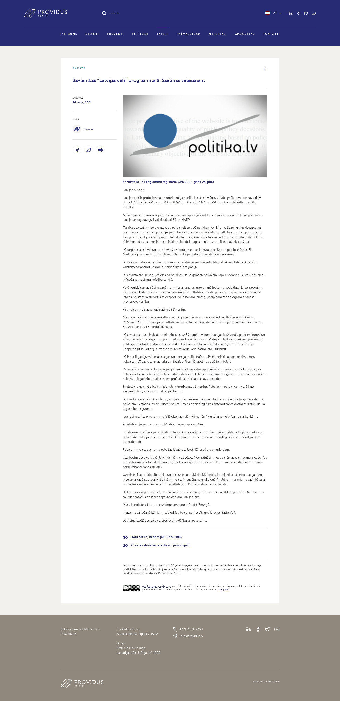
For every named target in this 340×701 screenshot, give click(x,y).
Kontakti (271, 34)
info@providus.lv (191, 636)
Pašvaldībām (189, 34)
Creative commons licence (156, 586)
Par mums (69, 34)
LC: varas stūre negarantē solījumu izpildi (159, 545)
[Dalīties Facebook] (77, 149)
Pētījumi (140, 34)
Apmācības (245, 34)
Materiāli (218, 34)
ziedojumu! (223, 589)
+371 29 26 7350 (191, 629)
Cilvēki (92, 34)
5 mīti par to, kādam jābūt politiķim (155, 537)
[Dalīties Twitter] (88, 149)
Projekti (115, 34)
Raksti (162, 34)
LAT (274, 13)
